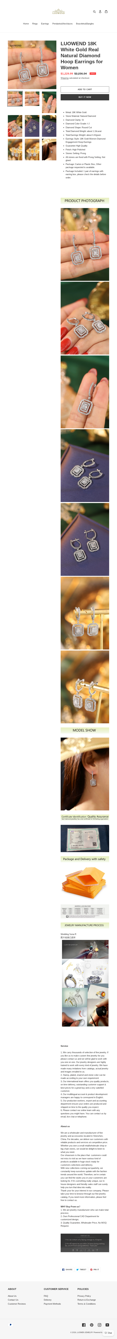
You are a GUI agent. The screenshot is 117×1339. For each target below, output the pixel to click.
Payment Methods (52, 1304)
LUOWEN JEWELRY (85, 1332)
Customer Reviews (17, 1304)
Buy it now (85, 97)
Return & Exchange (86, 1300)
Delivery (48, 1300)
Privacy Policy (84, 1296)
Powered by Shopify (101, 1332)
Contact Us (13, 1300)
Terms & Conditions (86, 1304)
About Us (12, 1296)
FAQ (46, 1296)
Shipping (64, 78)
